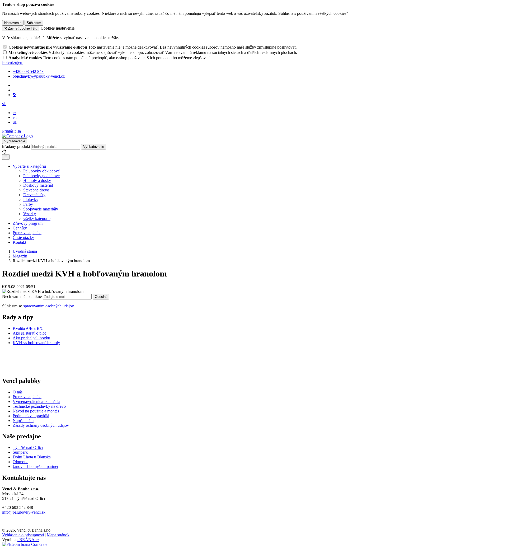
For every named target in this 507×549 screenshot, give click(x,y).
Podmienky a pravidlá (31, 416)
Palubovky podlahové (41, 175)
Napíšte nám (23, 420)
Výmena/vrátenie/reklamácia (36, 401)
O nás (17, 392)
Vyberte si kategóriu (29, 166)
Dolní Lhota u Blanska (32, 457)
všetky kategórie (36, 218)
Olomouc (20, 461)
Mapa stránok (58, 535)
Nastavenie (12, 23)
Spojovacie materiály (40, 209)
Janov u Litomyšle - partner (35, 466)
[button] (4, 103)
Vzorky (29, 214)
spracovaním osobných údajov (48, 306)
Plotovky (30, 199)
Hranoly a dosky (37, 180)
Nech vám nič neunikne (22, 296)
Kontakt (19, 242)
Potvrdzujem (12, 62)
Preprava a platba (27, 233)
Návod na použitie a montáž (36, 411)
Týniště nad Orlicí (28, 447)
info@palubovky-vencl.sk (23, 512)
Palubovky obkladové (41, 171)
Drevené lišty (34, 195)
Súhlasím (34, 23)
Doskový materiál (38, 185)
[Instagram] (14, 95)
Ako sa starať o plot (29, 333)
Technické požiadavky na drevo (39, 406)
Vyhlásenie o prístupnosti (23, 535)
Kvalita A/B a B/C (28, 328)
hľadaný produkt (16, 146)
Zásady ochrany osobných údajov (41, 425)
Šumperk (20, 452)
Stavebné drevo (36, 190)
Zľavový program (28, 223)
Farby (28, 204)
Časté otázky (23, 237)
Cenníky (20, 228)
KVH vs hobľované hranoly (36, 342)
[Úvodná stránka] (17, 136)
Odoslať (101, 297)
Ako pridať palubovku (31, 338)
